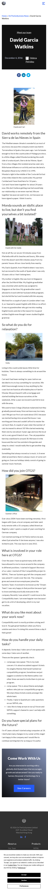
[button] (19, 75)
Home (4, 16)
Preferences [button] (21, 868)
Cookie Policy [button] (12, 865)
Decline (24, 880)
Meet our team (24, 32)
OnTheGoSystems (4, 3)
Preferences (24, 886)
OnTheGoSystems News (18, 16)
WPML (36, 848)
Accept (24, 875)
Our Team (12, 848)
